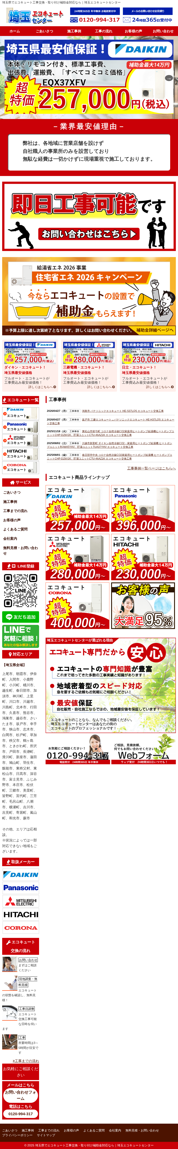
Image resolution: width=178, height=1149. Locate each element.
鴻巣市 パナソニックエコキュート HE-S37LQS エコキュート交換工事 (123, 410)
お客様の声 (133, 31)
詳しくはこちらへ (40, 387)
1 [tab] (79, 112)
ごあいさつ (44, 31)
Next (167, 77)
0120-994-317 (20, 1114)
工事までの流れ (15, 511)
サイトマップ (46, 1135)
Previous (9, 77)
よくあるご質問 (15, 529)
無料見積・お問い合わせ (20, 550)
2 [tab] (86, 112)
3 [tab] (92, 112)
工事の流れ (103, 31)
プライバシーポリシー (17, 1135)
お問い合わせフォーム (20, 1095)
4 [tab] (99, 112)
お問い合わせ (163, 31)
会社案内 (10, 538)
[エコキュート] (77, 529)
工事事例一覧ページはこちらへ (151, 468)
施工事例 (74, 31)
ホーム (15, 31)
